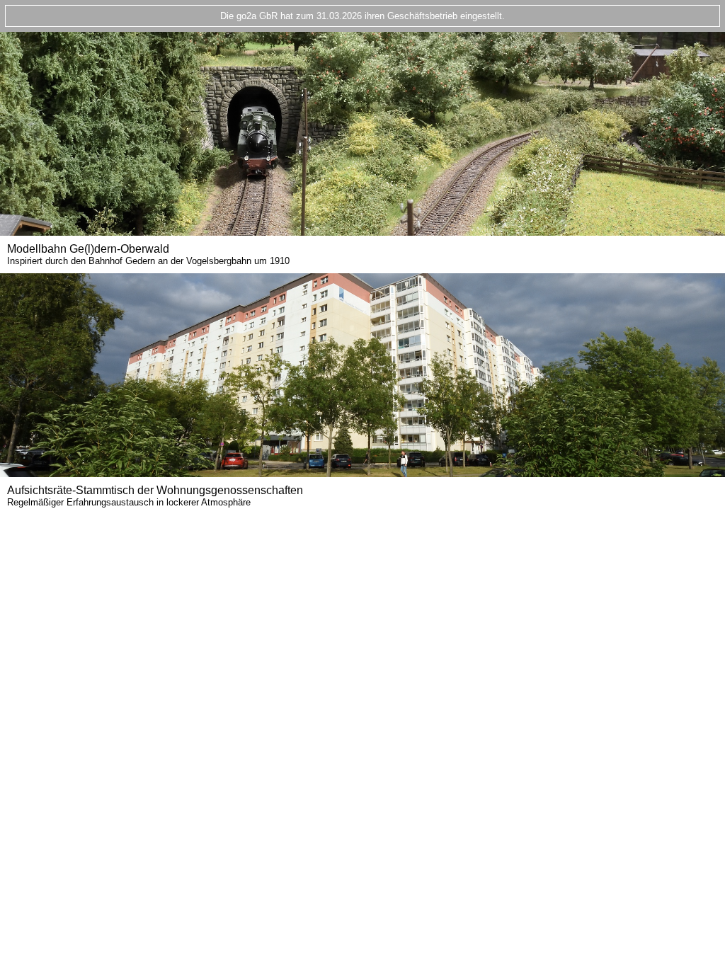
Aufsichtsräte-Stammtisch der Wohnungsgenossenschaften (155, 496)
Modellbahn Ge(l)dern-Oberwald (148, 254)
